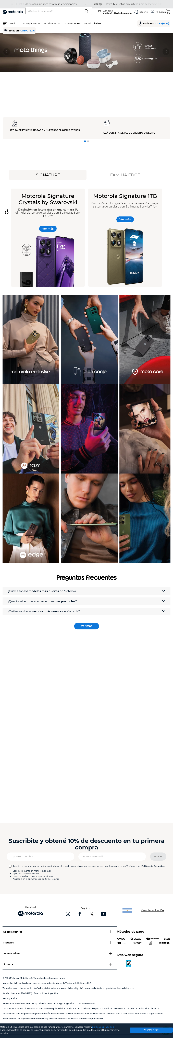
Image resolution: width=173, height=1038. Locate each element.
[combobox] (59, 11)
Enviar (158, 856)
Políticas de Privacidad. (153, 866)
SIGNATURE (48, 174)
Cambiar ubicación (152, 910)
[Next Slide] (166, 52)
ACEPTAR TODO (151, 1030)
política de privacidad (103, 1027)
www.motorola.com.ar (75, 1013)
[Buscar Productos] (87, 11)
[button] (85, 141)
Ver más (48, 228)
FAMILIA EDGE (125, 174)
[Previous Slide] (7, 52)
